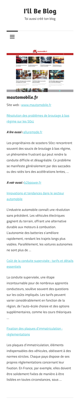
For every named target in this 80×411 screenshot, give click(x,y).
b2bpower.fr (32, 182)
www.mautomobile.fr (36, 104)
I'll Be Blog (40, 10)
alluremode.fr (32, 132)
